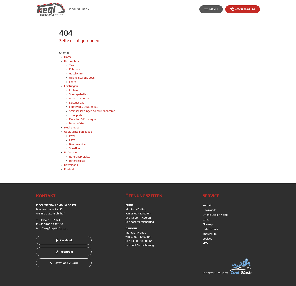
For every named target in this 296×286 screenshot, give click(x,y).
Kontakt (207, 205)
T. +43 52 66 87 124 (48, 220)
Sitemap (208, 224)
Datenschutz (210, 229)
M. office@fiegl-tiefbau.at (52, 228)
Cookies (207, 238)
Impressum (210, 233)
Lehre (206, 219)
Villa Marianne (205, 243)
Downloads (209, 210)
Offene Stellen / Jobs (215, 214)
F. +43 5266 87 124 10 (49, 224)
